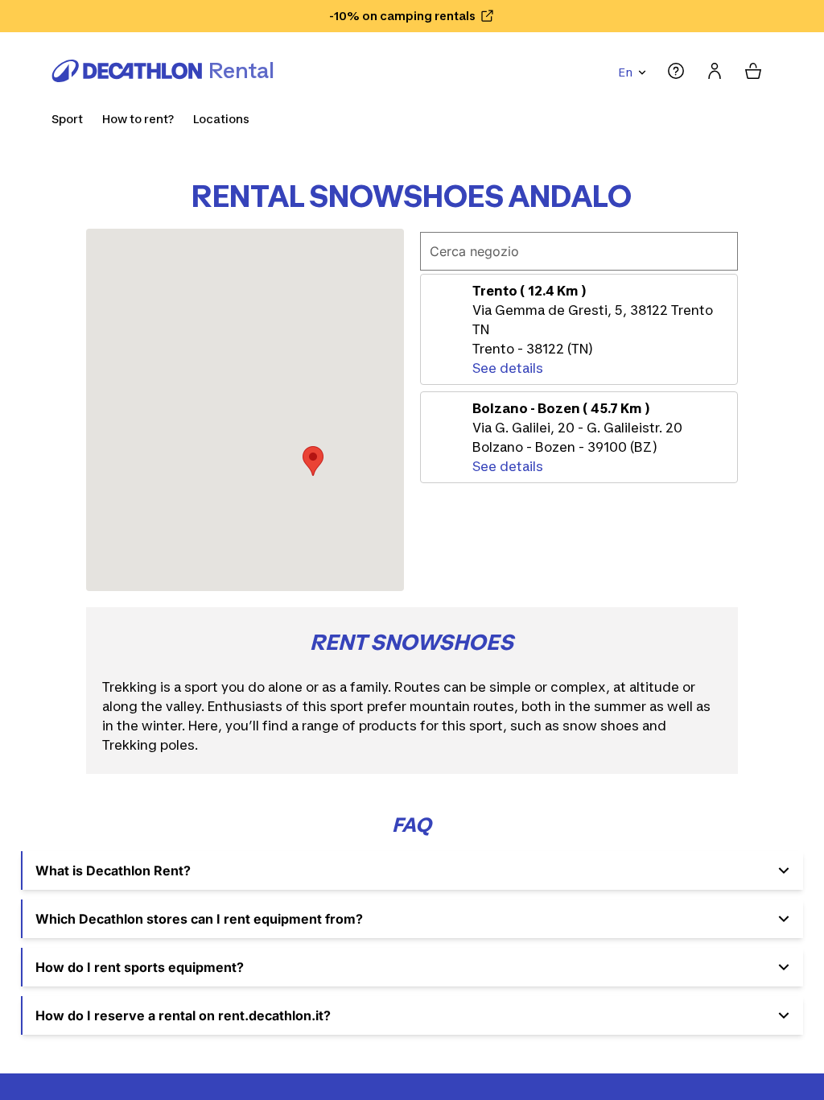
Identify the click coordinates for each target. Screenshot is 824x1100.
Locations (221, 119)
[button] (313, 461)
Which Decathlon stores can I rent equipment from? (199, 919)
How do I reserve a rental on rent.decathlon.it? (183, 1015)
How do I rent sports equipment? (139, 967)
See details (507, 368)
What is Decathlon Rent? (113, 870)
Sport (67, 119)
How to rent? (138, 119)
